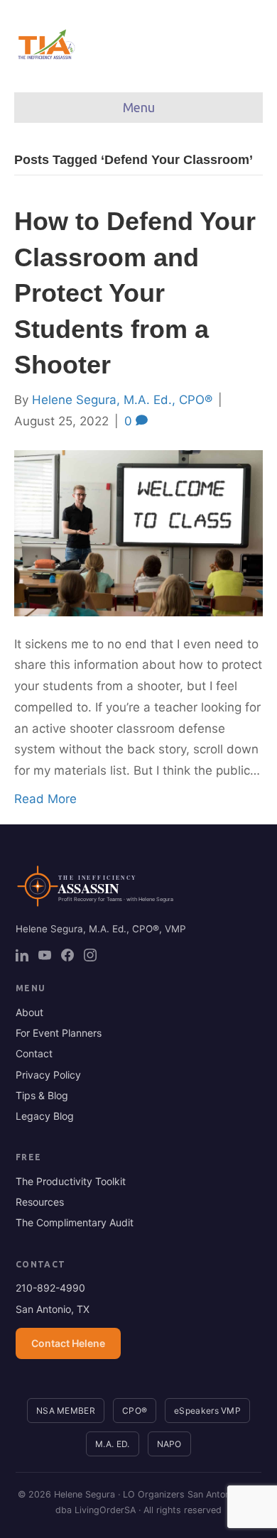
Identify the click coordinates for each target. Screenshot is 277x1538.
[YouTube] (44, 955)
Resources (40, 1202)
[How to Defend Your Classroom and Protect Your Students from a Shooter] (138, 532)
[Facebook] (67, 955)
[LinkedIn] (22, 955)
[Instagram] (90, 955)
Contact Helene (68, 1343)
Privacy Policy (48, 1075)
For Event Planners (59, 1033)
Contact (34, 1053)
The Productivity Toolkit (71, 1181)
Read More (45, 799)
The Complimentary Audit (75, 1222)
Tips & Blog (42, 1095)
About (29, 1012)
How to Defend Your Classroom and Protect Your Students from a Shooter (135, 293)
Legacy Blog (45, 1116)
